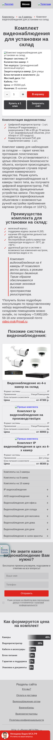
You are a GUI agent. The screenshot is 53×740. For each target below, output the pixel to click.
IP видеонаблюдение (15, 489)
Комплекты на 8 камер (16, 477)
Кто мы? (26, 689)
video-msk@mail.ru (14, 321)
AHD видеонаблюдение (17, 496)
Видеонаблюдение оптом (26, 701)
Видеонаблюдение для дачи (19, 529)
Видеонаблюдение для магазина (21, 516)
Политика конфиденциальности (26, 720)
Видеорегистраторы (26, 714)
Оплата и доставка (26, 695)
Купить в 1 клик (15, 104)
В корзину (38, 94)
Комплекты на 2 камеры (17, 472)
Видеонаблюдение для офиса (20, 503)
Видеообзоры (26, 707)
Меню (26, 4)
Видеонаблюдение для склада (20, 509)
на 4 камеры (25, 17)
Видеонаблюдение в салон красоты (23, 536)
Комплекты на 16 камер (16, 483)
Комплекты (8, 17)
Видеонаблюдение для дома (19, 522)
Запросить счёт (38, 104)
